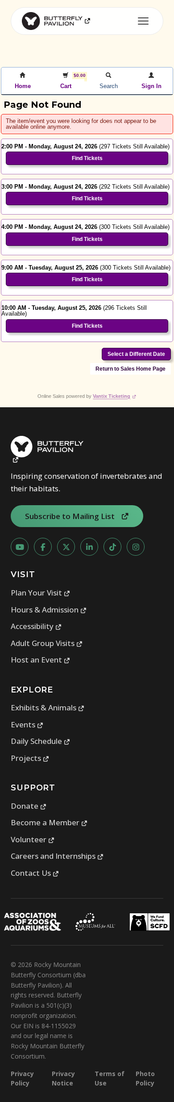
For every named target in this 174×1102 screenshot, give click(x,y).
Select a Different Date (136, 354)
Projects (30, 758)
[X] (66, 547)
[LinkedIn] (89, 547)
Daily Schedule (40, 741)
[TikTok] (112, 547)
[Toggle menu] (143, 21)
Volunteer (33, 839)
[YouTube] (20, 547)
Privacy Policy (22, 1078)
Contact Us (35, 873)
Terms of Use (109, 1078)
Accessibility (36, 626)
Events (27, 724)
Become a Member (49, 822)
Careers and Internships (57, 856)
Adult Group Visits (47, 643)
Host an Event (40, 659)
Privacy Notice (63, 1078)
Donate (29, 806)
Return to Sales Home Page (130, 369)
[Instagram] (136, 547)
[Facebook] (43, 547)
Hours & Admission (49, 609)
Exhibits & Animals (48, 707)
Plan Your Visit (40, 592)
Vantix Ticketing (114, 396)
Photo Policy (145, 1078)
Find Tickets (87, 158)
